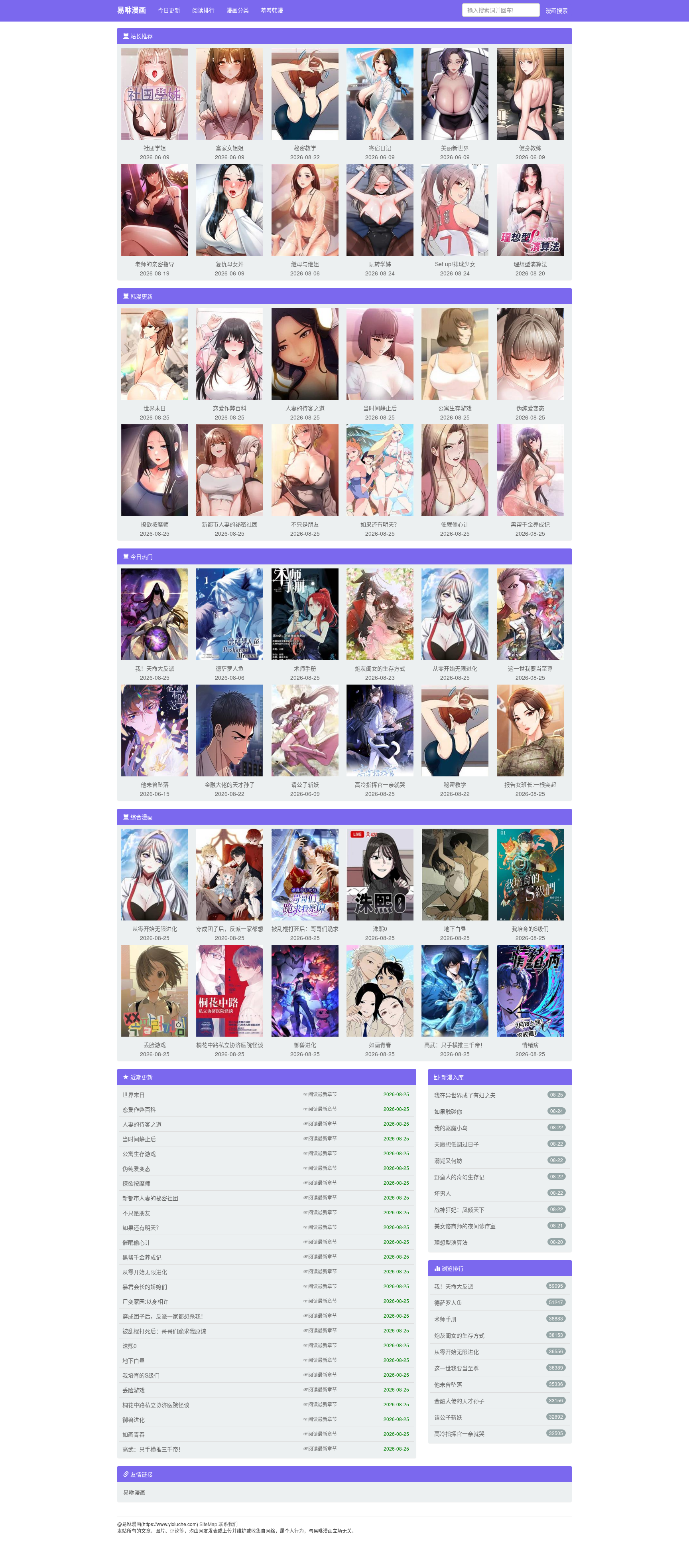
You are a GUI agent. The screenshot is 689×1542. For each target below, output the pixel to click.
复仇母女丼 (230, 264)
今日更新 (169, 10)
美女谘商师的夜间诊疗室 (465, 1226)
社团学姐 (155, 148)
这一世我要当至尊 (530, 668)
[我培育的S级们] (530, 874)
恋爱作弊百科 (229, 408)
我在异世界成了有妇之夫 (465, 1095)
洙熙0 (380, 928)
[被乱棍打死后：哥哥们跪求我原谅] (305, 874)
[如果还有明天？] (379, 469)
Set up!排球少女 (455, 264)
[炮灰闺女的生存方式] (379, 614)
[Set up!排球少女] (454, 209)
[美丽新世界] (454, 93)
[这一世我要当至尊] (530, 614)
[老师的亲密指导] (154, 209)
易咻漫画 (131, 10)
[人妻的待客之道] (305, 353)
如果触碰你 (448, 1111)
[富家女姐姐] (229, 93)
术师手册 (305, 668)
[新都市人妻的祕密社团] (229, 469)
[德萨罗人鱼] (229, 614)
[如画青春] (379, 990)
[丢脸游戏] (154, 990)
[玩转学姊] (379, 209)
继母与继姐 (305, 264)
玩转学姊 (380, 264)
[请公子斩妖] (305, 730)
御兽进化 (305, 1045)
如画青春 (380, 1045)
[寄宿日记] (379, 93)
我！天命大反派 (154, 668)
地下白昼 (455, 928)
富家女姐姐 (230, 148)
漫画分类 (237, 10)
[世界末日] (154, 353)
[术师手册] (305, 614)
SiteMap (208, 1523)
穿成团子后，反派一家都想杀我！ (164, 1316)
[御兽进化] (305, 990)
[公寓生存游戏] (454, 353)
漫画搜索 (556, 10)
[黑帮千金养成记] (530, 469)
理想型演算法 (530, 264)
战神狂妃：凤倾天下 (459, 1209)
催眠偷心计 (455, 524)
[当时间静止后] (379, 353)
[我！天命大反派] (154, 614)
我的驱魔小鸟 (451, 1128)
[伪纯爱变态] (530, 353)
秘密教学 (305, 148)
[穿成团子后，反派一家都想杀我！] (229, 874)
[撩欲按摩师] (154, 469)
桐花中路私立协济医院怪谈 (229, 1045)
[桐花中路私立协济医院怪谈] (229, 990)
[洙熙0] (379, 874)
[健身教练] (530, 93)
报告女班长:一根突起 (530, 784)
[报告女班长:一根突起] (530, 730)
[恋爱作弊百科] (229, 353)
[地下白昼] (454, 874)
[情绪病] (530, 990)
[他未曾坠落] (154, 730)
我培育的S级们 (530, 928)
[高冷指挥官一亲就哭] (379, 730)
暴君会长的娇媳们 (144, 1287)
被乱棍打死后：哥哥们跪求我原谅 (164, 1331)
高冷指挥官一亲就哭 (380, 784)
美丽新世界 (455, 148)
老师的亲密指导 (154, 264)
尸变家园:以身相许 (145, 1301)
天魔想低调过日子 (456, 1144)
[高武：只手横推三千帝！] (454, 990)
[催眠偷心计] (454, 469)
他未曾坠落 (155, 784)
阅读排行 (203, 10)
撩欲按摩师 (155, 524)
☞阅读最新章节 (320, 1094)
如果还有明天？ (380, 524)
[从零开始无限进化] (454, 614)
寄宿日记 (380, 148)
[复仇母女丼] (229, 209)
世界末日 (155, 408)
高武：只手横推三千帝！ (455, 1045)
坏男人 (442, 1193)
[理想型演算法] (530, 209)
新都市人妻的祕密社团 (230, 524)
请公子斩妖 (305, 784)
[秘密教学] (305, 93)
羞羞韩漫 (272, 10)
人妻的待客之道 (305, 408)
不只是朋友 (305, 524)
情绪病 (530, 1045)
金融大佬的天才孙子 (230, 784)
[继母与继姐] (305, 209)
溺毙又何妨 (448, 1160)
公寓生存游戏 (455, 408)
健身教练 (530, 148)
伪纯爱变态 (530, 408)
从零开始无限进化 (455, 668)
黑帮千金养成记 (530, 524)
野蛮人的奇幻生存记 (459, 1177)
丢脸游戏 (155, 1045)
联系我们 (228, 1523)
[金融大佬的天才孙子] (229, 730)
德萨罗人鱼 (230, 668)
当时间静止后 (380, 408)
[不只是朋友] (305, 469)
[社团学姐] (154, 93)
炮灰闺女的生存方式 (380, 668)
